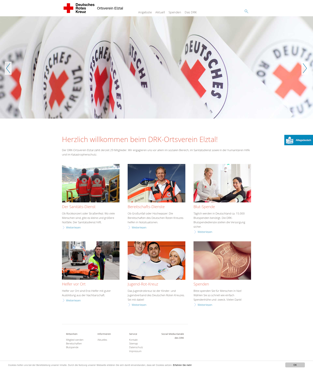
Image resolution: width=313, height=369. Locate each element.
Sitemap (133, 343)
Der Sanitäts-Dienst (79, 206)
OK (295, 364)
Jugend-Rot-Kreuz (143, 284)
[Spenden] (222, 261)
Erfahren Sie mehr (182, 365)
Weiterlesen (73, 227)
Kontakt (133, 339)
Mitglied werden (74, 339)
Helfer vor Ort (74, 284)
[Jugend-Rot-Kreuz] (156, 261)
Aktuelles (102, 339)
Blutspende (72, 347)
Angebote (145, 12)
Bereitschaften (74, 343)
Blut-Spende (204, 206)
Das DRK (191, 12)
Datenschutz (136, 347)
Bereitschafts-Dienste (146, 206)
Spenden (175, 12)
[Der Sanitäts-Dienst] (90, 183)
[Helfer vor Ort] (90, 261)
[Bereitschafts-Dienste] (156, 183)
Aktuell (160, 12)
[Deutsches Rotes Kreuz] (79, 8)
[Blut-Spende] (222, 183)
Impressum (135, 351)
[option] (156, 67)
